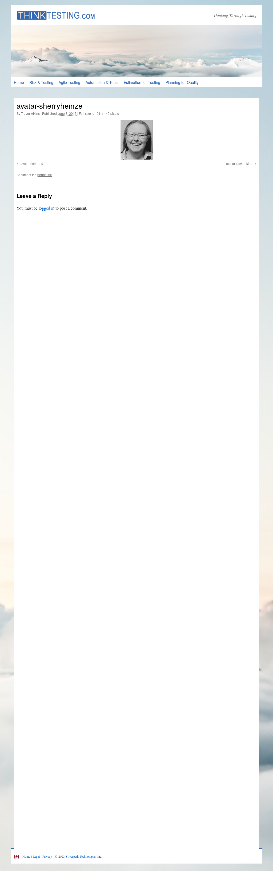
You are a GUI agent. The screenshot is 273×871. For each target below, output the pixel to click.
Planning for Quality (182, 82)
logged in (46, 208)
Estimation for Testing (142, 82)
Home (19, 82)
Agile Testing (69, 82)
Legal (36, 856)
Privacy (47, 856)
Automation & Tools (102, 82)
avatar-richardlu (32, 163)
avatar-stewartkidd (239, 163)
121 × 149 (102, 113)
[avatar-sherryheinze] (136, 140)
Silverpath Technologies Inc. (84, 856)
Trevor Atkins (30, 113)
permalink (44, 174)
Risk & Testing (41, 82)
